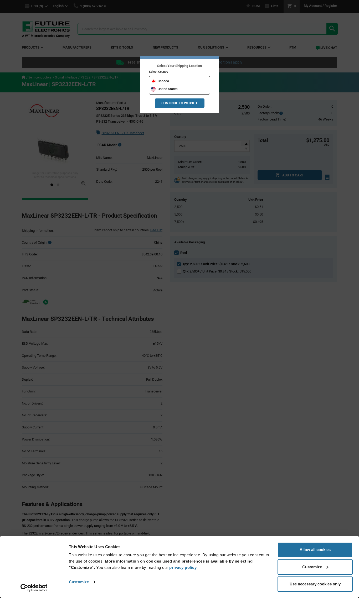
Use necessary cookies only (315, 584)
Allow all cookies (315, 549)
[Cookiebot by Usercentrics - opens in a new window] (34, 588)
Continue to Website (179, 103)
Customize (79, 582)
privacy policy (183, 567)
